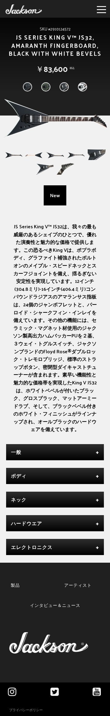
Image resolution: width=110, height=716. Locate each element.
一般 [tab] (16, 451)
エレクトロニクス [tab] (32, 547)
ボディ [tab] (19, 475)
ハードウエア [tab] (26, 523)
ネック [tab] (19, 499)
